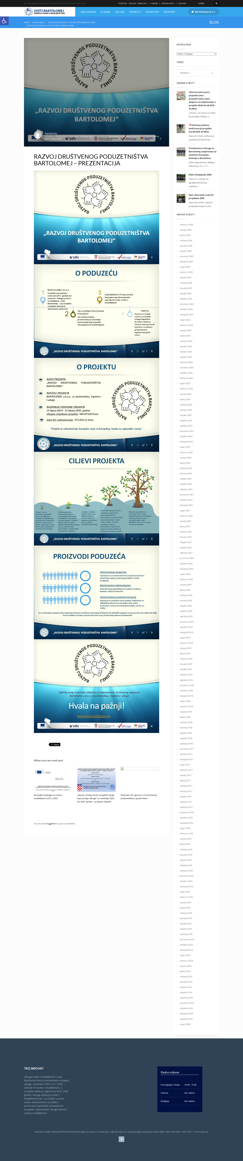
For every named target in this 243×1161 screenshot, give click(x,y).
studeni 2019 (186, 627)
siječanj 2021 (186, 552)
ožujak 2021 (186, 542)
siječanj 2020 (186, 616)
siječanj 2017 (186, 807)
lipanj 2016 (185, 844)
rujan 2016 (185, 828)
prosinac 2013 (187, 1002)
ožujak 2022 (186, 478)
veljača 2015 (186, 928)
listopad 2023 (186, 378)
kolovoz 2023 (186, 388)
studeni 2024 (186, 309)
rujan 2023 (185, 383)
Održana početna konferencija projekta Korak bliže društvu (200, 128)
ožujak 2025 (186, 293)
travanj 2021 (186, 536)
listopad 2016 (186, 822)
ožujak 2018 (186, 732)
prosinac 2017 (187, 748)
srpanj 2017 (185, 775)
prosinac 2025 (187, 256)
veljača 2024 (186, 356)
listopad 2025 (186, 261)
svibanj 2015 (186, 913)
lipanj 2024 (185, 335)
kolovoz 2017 (186, 769)
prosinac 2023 (187, 367)
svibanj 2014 (186, 976)
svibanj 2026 (186, 240)
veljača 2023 (186, 420)
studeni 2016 (186, 817)
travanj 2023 (186, 409)
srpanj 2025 (185, 277)
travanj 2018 (186, 727)
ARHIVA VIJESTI (168, 3)
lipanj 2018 (185, 716)
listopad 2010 (186, 1013)
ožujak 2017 (186, 796)
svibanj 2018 (186, 722)
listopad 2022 (186, 441)
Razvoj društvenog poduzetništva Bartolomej (71, 22)
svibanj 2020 (186, 595)
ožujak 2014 (186, 987)
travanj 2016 (186, 854)
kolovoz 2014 (186, 960)
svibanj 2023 (186, 404)
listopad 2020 (186, 568)
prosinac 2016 (187, 812)
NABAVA (154, 3)
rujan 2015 (185, 891)
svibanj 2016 (186, 849)
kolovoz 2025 (186, 272)
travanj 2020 (186, 600)
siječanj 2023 (186, 425)
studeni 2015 (186, 881)
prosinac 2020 (187, 558)
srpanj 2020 (185, 584)
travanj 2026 (186, 245)
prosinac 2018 (187, 685)
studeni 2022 (186, 436)
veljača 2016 (186, 865)
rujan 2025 (185, 266)
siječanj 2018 (186, 743)
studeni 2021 (186, 499)
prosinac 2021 (187, 494)
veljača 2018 (186, 738)
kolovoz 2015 (186, 897)
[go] (212, 73)
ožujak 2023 (186, 415)
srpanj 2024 (185, 330)
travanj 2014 (186, 981)
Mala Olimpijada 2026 (200, 174)
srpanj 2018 (185, 711)
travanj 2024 (186, 346)
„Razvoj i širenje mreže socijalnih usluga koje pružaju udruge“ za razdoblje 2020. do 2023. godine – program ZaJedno (96, 798)
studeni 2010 (186, 1008)
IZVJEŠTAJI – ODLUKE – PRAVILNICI (132, 3)
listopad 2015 (186, 886)
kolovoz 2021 (186, 515)
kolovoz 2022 (186, 452)
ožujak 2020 (186, 605)
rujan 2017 (185, 764)
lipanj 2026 (185, 235)
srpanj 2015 (185, 902)
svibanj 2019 (186, 658)
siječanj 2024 (186, 362)
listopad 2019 (186, 632)
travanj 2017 (186, 791)
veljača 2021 (186, 547)
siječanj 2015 (186, 934)
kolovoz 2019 (186, 642)
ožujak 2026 (186, 250)
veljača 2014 (186, 992)
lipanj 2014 (185, 971)
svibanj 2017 (186, 785)
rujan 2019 (185, 637)
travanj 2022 (186, 473)
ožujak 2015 (186, 923)
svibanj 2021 (186, 531)
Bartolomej (51, 133)
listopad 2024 (186, 314)
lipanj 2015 (185, 907)
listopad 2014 (186, 949)
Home (26, 22)
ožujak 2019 (186, 669)
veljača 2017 (186, 801)
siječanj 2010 (186, 1018)
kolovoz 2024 (186, 325)
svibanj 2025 (186, 282)
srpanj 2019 (185, 648)
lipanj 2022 (185, 462)
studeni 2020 (186, 563)
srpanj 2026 (185, 229)
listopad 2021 (186, 505)
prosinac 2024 (187, 303)
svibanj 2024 (186, 341)
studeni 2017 (186, 754)
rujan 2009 (185, 1024)
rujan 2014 (185, 955)
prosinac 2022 (187, 431)
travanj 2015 (186, 918)
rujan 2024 (185, 319)
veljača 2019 (186, 674)
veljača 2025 (186, 298)
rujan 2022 (185, 446)
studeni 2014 (186, 944)
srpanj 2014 (185, 965)
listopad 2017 (186, 759)
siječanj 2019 (186, 680)
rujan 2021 (185, 510)
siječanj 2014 (186, 997)
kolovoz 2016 (186, 833)
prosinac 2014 (187, 939)
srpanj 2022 (185, 457)
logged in (51, 823)
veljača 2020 (186, 611)
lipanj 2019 (185, 653)
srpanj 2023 (185, 394)
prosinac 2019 (187, 621)
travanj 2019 (186, 664)
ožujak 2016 (186, 860)
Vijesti (59, 139)
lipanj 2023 (185, 399)
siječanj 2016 (186, 870)
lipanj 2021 (185, 526)
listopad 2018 (186, 695)
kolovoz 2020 (186, 579)
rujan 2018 (185, 701)
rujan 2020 (185, 574)
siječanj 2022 (186, 489)
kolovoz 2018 (186, 706)
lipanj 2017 (185, 780)
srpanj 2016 (185, 838)
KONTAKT (182, 3)
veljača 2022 (186, 483)
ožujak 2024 (186, 351)
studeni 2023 (186, 372)
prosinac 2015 (187, 875)
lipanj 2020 (185, 589)
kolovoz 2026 (186, 224)
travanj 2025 (186, 288)
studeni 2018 (186, 690)
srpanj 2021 (185, 521)
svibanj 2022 (186, 468)
